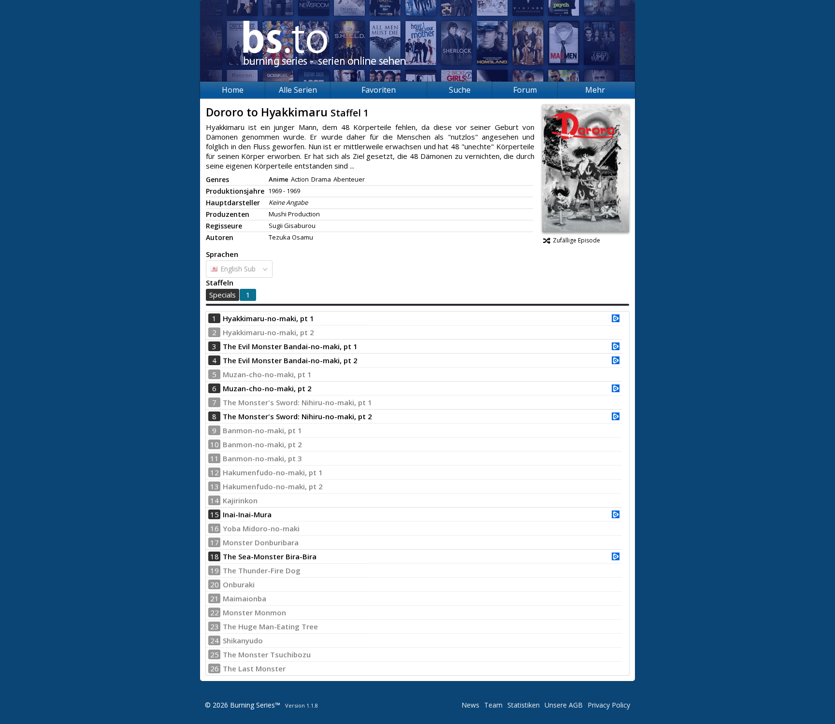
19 (214, 570)
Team (493, 705)
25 (214, 654)
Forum (525, 90)
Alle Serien (298, 90)
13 (214, 486)
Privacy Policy (609, 705)
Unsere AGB (564, 705)
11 (214, 458)
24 (214, 640)
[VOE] (615, 319)
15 (214, 514)
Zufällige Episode (576, 240)
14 (214, 500)
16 (214, 528)
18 (214, 556)
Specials (222, 294)
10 (214, 444)
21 (214, 598)
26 (214, 668)
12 (214, 472)
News (470, 705)
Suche (460, 90)
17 (214, 542)
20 (214, 584)
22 (214, 612)
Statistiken (523, 705)
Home (233, 90)
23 (214, 626)
